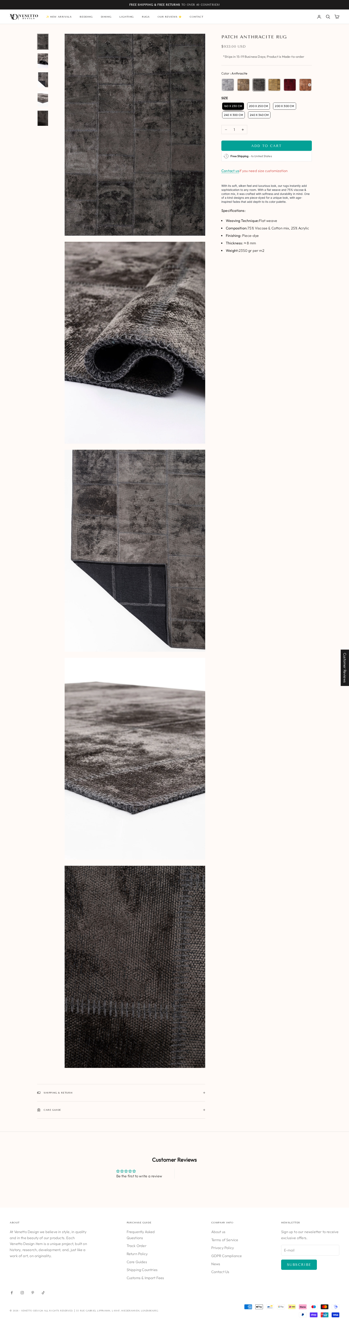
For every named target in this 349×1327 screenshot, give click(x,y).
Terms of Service (224, 1240)
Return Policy (137, 1253)
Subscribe (299, 1265)
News (215, 1264)
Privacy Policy (222, 1247)
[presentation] (309, 84)
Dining (106, 16)
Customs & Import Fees (145, 1278)
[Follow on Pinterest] (33, 1293)
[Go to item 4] (42, 99)
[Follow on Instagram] (22, 1293)
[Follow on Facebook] (12, 1293)
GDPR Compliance (226, 1255)
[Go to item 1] (42, 42)
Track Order (136, 1245)
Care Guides (137, 1262)
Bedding (86, 16)
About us (218, 1231)
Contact (196, 16)
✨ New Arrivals (58, 16)
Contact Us (220, 1271)
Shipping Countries (142, 1269)
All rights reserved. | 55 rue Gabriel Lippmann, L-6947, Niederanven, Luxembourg (101, 1310)
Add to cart (266, 146)
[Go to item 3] (42, 80)
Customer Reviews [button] (345, 668)
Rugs (145, 16)
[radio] (227, 84)
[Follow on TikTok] (43, 1293)
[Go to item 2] (42, 61)
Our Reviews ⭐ (170, 16)
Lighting (126, 16)
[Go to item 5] (42, 118)
